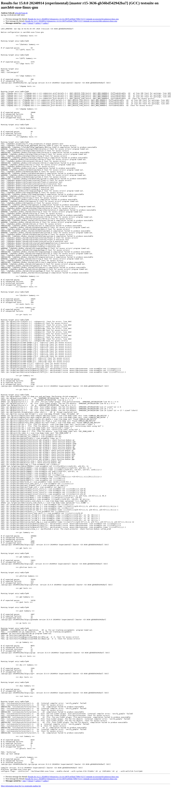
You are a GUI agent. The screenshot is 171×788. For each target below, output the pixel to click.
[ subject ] (38, 23)
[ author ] (45, 23)
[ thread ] (30, 23)
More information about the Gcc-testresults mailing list (21, 786)
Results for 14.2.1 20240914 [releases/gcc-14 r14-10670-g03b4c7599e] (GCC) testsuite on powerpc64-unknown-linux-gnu (73, 19)
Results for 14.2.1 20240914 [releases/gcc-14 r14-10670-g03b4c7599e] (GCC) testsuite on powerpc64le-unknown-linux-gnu (71, 21)
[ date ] (24, 23)
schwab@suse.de (21, 13)
